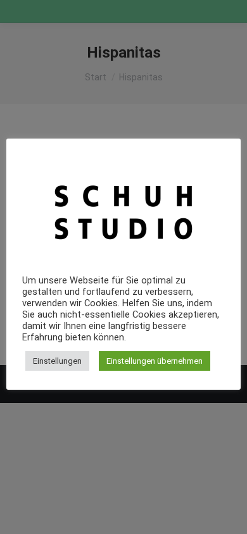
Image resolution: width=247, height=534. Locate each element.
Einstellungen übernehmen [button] (154, 361)
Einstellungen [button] (57, 361)
